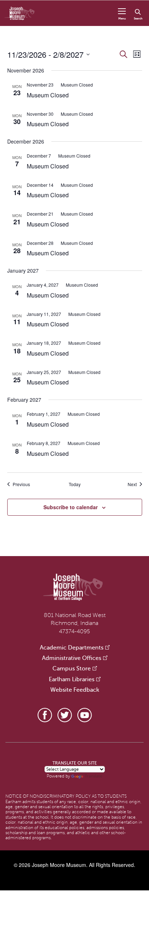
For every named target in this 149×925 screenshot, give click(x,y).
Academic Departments (71, 647)
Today (75, 484)
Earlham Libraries (71, 679)
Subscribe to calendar (70, 507)
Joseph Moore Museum (59, 864)
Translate (93, 776)
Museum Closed (48, 95)
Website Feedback (74, 690)
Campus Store (71, 668)
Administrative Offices (71, 658)
